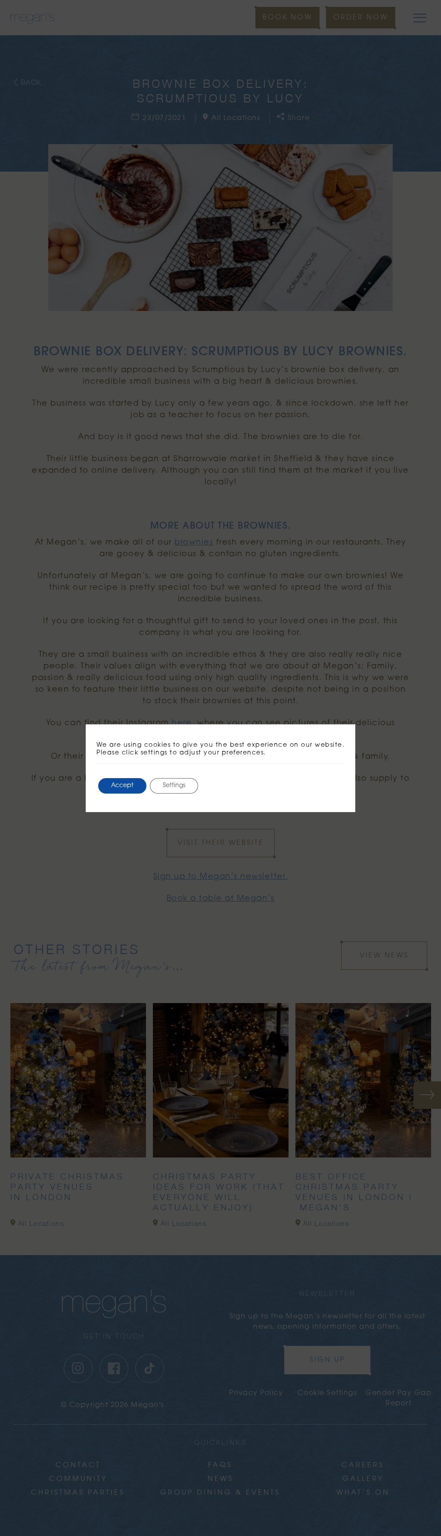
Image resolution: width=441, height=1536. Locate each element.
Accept (122, 785)
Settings (174, 785)
